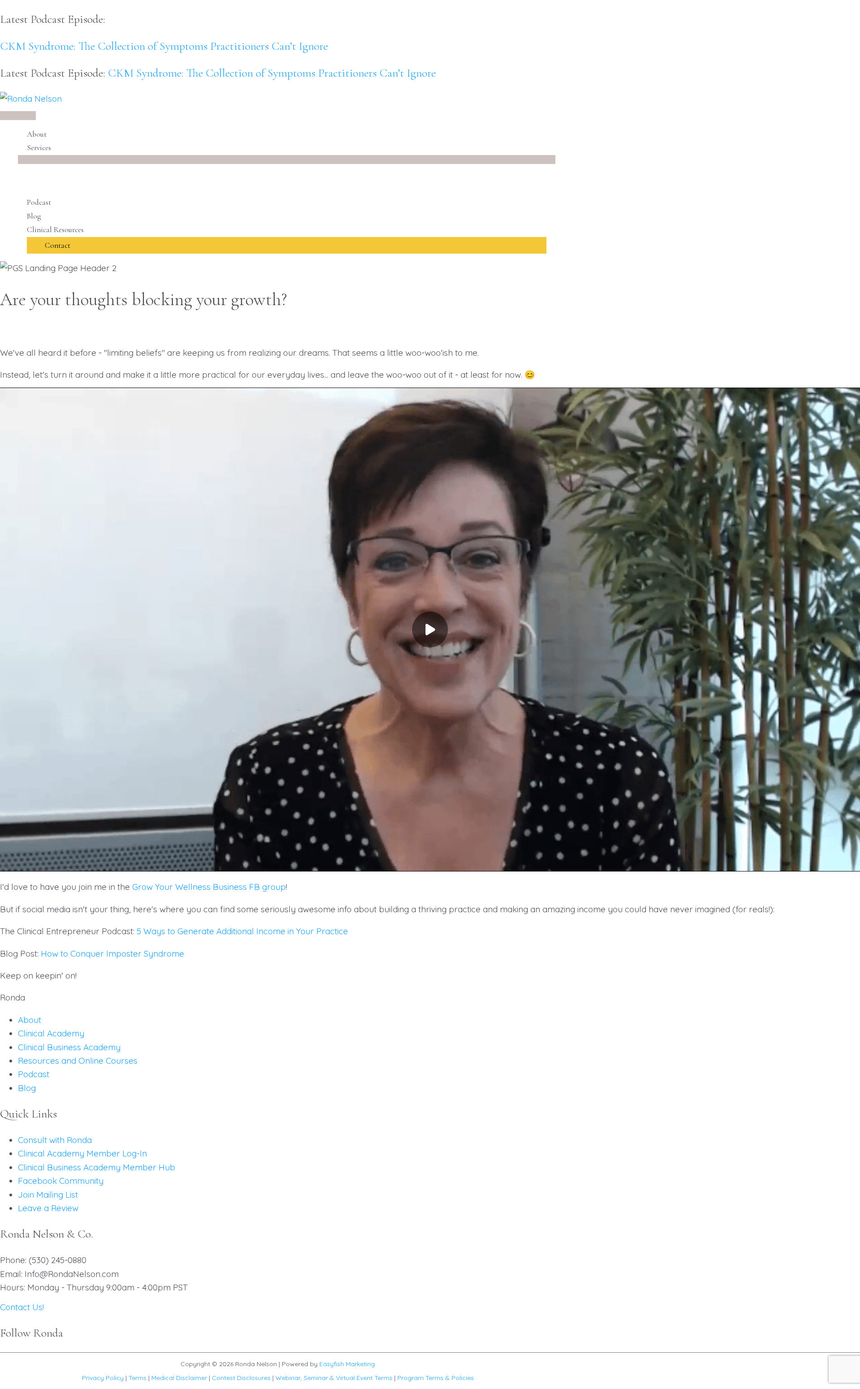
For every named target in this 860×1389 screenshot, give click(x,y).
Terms (137, 1378)
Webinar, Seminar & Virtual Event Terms (333, 1378)
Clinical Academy (51, 1033)
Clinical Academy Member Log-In (82, 1153)
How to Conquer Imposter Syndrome (112, 953)
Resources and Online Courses (78, 1060)
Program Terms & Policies (435, 1378)
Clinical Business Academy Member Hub (96, 1167)
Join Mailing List (48, 1194)
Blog (27, 1088)
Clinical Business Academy (69, 1047)
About (29, 1019)
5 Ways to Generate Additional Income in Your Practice (242, 931)
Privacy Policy (103, 1378)
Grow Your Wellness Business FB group (209, 886)
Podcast (33, 1074)
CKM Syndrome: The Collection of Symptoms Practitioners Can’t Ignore (164, 46)
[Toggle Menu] (286, 159)
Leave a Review (48, 1208)
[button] (286, 245)
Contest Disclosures (241, 1378)
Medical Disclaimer (179, 1378)
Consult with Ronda (55, 1139)
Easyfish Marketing (347, 1364)
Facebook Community (60, 1180)
